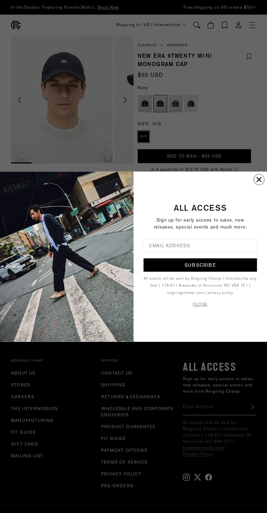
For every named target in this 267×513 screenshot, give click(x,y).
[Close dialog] (259, 179)
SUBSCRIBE (200, 264)
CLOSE (200, 304)
